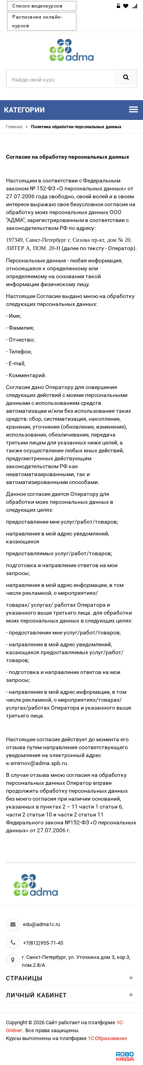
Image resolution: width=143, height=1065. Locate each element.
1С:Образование (107, 1038)
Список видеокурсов (37, 6)
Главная (17, 126)
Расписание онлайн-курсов (37, 21)
